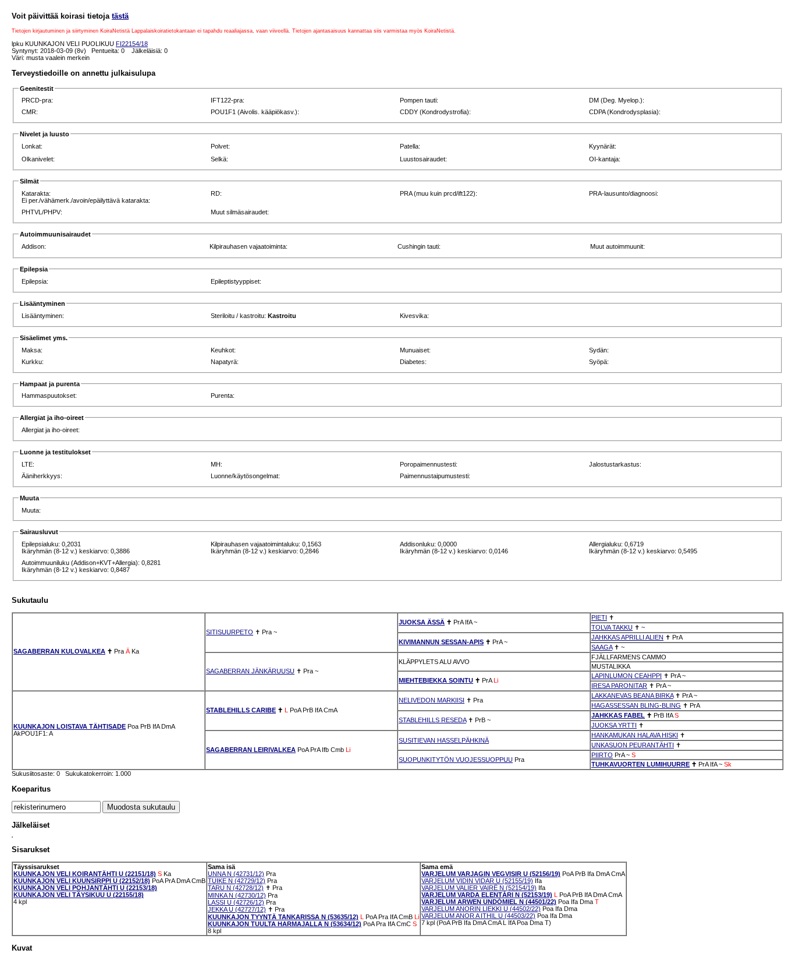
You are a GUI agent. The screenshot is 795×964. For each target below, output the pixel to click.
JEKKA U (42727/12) (237, 909)
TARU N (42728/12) (236, 887)
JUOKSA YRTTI (614, 725)
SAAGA (601, 647)
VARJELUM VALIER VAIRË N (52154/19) (479, 887)
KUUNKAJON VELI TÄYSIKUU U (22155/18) (78, 894)
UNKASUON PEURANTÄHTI (632, 744)
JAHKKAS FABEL (618, 715)
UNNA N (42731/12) (236, 873)
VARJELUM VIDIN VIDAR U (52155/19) (477, 880)
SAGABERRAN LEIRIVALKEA (251, 749)
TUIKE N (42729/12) (236, 880)
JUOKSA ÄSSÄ (422, 622)
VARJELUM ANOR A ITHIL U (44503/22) (478, 915)
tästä (120, 16)
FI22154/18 (132, 43)
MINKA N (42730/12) (237, 895)
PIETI (599, 617)
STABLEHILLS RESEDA (432, 719)
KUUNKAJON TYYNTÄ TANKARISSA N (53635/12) (283, 916)
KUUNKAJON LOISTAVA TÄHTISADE (69, 726)
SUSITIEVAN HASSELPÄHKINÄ (444, 740)
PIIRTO (602, 754)
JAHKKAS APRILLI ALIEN (627, 637)
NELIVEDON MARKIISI (431, 700)
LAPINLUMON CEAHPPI (626, 675)
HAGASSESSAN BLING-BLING (636, 705)
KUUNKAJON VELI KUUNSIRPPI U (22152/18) (81, 880)
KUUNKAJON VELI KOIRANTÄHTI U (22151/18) (84, 873)
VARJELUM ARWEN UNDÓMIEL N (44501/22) (488, 901)
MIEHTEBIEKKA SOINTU (436, 680)
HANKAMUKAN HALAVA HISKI (634, 735)
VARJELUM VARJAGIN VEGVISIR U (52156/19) (490, 873)
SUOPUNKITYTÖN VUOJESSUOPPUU (456, 759)
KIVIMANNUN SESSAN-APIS (441, 641)
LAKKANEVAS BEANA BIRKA (632, 695)
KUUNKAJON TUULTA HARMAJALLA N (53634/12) (284, 923)
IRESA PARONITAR (619, 685)
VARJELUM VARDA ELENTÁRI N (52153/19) (486, 894)
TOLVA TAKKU (612, 627)
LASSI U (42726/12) (236, 902)
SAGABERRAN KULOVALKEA (59, 651)
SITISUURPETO (229, 631)
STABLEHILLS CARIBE (241, 710)
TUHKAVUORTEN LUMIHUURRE (640, 764)
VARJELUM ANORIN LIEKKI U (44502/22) (481, 908)
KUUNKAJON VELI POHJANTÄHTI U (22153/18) (85, 887)
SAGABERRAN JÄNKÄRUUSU (250, 671)
